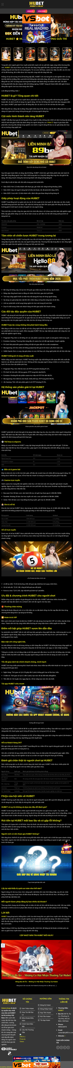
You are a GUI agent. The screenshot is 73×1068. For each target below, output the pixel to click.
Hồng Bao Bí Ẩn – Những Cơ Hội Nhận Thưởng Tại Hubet (36, 982)
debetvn (9, 1067)
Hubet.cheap (6, 1008)
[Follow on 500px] (68, 1047)
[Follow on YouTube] (64, 1047)
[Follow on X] (61, 1047)
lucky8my (3, 1067)
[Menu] (2, 4)
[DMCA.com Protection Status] (22, 1038)
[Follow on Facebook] (58, 1047)
